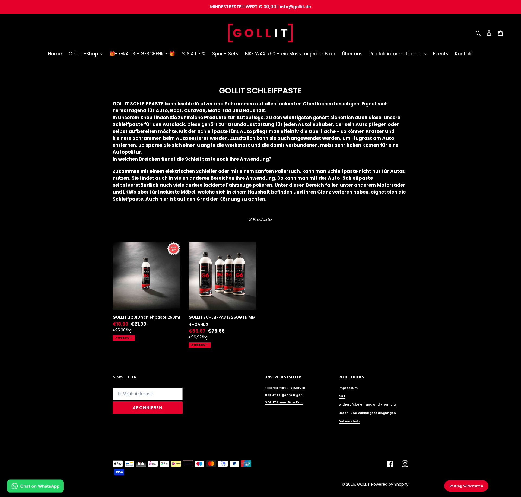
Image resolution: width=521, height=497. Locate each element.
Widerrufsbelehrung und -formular (368, 404)
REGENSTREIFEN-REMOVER (285, 388)
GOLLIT (363, 484)
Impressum (348, 388)
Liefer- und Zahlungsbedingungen (367, 413)
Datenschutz (349, 421)
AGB (342, 396)
